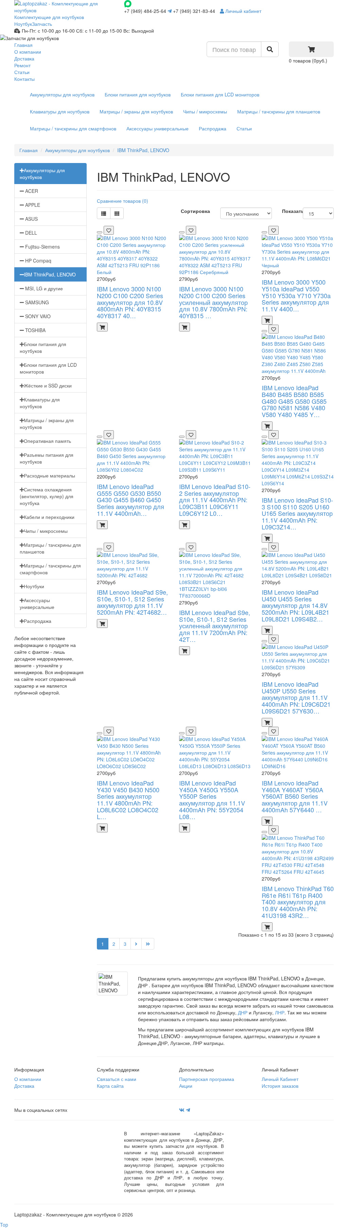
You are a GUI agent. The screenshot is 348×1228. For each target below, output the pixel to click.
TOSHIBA (35, 330)
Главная (23, 44)
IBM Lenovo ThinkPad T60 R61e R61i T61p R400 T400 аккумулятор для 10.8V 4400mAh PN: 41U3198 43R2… (298, 902)
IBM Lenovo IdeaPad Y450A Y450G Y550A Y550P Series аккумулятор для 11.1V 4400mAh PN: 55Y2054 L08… (212, 799)
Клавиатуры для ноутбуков (59, 111)
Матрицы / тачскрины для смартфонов (73, 128)
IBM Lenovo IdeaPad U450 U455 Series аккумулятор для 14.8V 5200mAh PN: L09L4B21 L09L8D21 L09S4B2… (295, 605)
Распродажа (212, 128)
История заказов (280, 1085)
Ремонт (22, 65)
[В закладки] (109, 230)
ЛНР (279, 1012)
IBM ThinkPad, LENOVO (143, 150)
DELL (30, 232)
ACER (31, 190)
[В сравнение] (99, 232)
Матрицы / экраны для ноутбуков (136, 111)
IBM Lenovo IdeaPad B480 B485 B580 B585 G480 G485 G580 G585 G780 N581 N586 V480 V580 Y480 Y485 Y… (294, 401)
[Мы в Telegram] (188, 1109)
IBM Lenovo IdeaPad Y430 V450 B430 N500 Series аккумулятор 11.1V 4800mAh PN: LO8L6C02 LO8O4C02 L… (128, 799)
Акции (185, 1085)
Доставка (24, 58)
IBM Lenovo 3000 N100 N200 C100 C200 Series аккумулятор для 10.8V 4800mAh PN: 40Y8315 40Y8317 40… (130, 302)
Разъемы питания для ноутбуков (46, 458)
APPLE (32, 204)
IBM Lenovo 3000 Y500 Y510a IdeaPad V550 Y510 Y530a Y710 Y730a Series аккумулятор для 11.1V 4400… (296, 295)
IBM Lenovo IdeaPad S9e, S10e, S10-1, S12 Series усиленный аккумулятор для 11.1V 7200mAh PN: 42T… (214, 626)
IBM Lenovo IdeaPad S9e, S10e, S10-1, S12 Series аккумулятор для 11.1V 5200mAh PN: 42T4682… (132, 602)
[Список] (103, 213)
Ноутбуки (34, 586)
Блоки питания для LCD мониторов (220, 94)
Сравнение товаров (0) (122, 200)
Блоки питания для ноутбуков (138, 94)
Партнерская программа (206, 1079)
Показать (293, 210)
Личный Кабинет (280, 1079)
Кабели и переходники (49, 516)
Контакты (24, 78)
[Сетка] (117, 213)
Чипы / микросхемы (205, 111)
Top (4, 1224)
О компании (27, 51)
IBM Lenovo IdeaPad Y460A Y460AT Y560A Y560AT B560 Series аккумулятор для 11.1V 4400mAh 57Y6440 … (295, 796)
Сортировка (195, 210)
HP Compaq (37, 260)
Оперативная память (47, 440)
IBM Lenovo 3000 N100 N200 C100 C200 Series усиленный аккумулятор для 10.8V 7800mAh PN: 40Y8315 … (213, 302)
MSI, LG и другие (43, 288)
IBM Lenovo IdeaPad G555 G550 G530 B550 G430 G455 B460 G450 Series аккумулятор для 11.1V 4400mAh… (130, 500)
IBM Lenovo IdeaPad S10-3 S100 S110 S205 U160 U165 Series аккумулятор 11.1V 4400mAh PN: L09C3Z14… (297, 513)
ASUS (31, 218)
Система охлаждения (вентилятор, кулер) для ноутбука (46, 496)
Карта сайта (110, 1085)
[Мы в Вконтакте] (182, 1109)
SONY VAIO (37, 316)
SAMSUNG (36, 302)
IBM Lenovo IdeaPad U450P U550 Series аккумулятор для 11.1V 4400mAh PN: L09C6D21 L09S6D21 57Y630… (296, 697)
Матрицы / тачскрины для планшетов (278, 111)
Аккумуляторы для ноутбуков (62, 94)
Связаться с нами (116, 1079)
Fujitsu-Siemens (42, 246)
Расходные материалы (49, 475)
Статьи (22, 72)
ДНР (242, 1012)
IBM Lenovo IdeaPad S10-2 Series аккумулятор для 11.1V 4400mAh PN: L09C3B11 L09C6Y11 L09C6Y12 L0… (214, 500)
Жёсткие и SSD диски (48, 385)
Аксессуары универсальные (157, 128)
